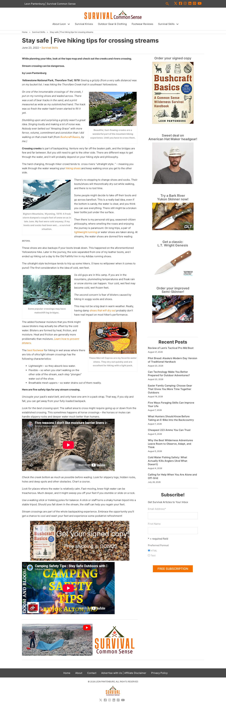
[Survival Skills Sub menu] (177, 24)
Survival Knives (84, 24)
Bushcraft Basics (70, 137)
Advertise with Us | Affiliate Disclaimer (123, 673)
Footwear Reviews (142, 24)
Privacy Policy (159, 673)
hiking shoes (73, 168)
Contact (91, 673)
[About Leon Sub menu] (69, 24)
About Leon (59, 24)
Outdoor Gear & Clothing (112, 24)
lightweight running (85, 232)
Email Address (157, 508)
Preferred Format (158, 545)
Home (24, 32)
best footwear (35, 350)
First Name (154, 523)
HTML (154, 550)
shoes (102, 310)
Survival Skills (166, 24)
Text (153, 555)
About (78, 673)
